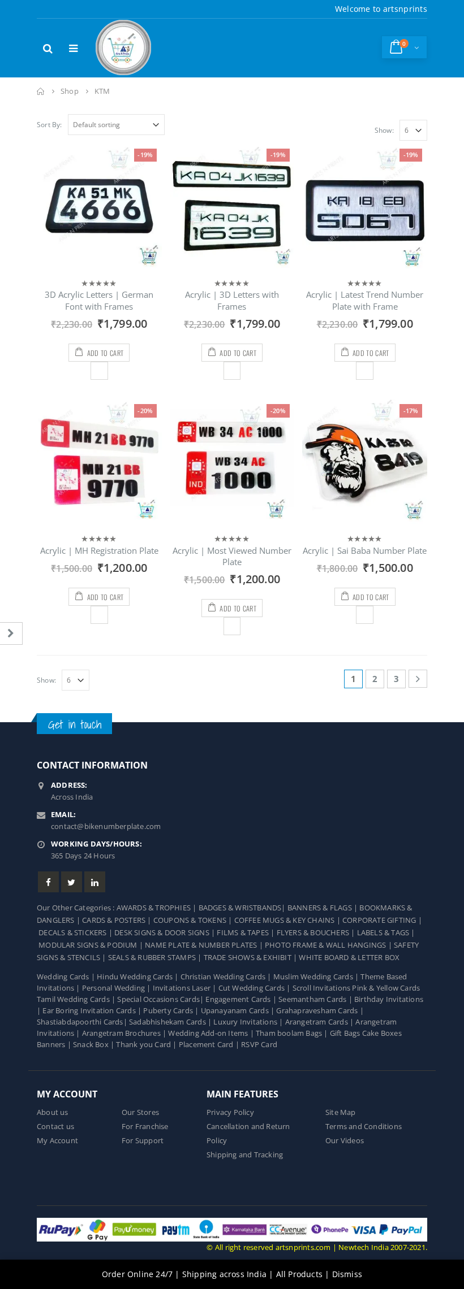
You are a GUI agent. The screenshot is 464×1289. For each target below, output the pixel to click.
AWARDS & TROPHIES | (157, 908)
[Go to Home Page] (41, 91)
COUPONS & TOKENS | (193, 920)
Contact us (55, 1126)
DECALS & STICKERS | (76, 933)
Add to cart (105, 353)
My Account (57, 1140)
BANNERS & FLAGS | (323, 908)
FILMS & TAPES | (246, 933)
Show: (384, 130)
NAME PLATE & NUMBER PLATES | (205, 945)
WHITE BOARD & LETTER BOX (349, 957)
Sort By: (49, 124)
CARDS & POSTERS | (117, 920)
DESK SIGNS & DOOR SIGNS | (165, 933)
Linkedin (94, 881)
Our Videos (344, 1140)
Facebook (48, 881)
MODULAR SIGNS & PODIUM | (91, 945)
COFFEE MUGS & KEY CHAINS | (288, 920)
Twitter (71, 881)
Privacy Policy (230, 1112)
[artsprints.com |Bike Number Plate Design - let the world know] (124, 48)
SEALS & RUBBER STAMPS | (156, 957)
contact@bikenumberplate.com (106, 826)
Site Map (340, 1112)
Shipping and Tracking (245, 1155)
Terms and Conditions (363, 1126)
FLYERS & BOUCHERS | (317, 933)
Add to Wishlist (99, 371)
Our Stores (140, 1112)
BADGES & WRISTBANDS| (243, 908)
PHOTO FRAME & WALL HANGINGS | (329, 945)
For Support (143, 1140)
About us (52, 1112)
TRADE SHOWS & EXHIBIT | (251, 957)
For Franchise (145, 1126)
